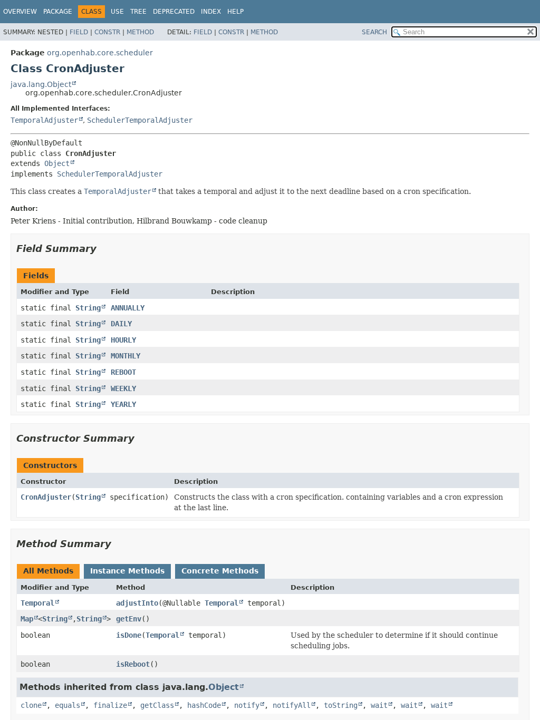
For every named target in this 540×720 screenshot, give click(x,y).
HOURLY (123, 340)
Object (57, 163)
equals (67, 705)
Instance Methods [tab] (127, 571)
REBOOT (123, 372)
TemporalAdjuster (44, 120)
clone (31, 705)
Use (117, 11)
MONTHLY (125, 356)
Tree (138, 11)
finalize (110, 705)
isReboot (133, 664)
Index (211, 11)
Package (57, 11)
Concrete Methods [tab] (219, 571)
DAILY (121, 323)
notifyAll (292, 705)
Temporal (37, 603)
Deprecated (174, 11)
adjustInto (137, 603)
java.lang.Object (41, 84)
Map (27, 619)
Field (79, 32)
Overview (20, 11)
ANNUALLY (127, 308)
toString (341, 705)
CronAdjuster (46, 497)
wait (379, 705)
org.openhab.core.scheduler (100, 52)
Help (235, 11)
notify (246, 705)
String (88, 308)
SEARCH (374, 32)
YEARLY (123, 404)
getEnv (128, 619)
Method (140, 32)
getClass (157, 705)
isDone (128, 635)
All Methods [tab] (48, 571)
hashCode (204, 705)
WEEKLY (123, 388)
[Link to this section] (104, 248)
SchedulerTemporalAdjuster (139, 120)
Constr (107, 32)
